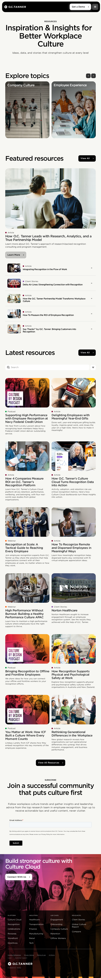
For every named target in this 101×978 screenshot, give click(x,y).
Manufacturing (36, 934)
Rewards (12, 934)
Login (10, 958)
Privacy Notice (29, 955)
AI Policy (52, 955)
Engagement (56, 920)
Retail (32, 938)
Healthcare (34, 920)
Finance (33, 929)
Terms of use (41, 955)
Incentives (12, 943)
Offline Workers (58, 938)
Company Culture (59, 929)
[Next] (93, 75)
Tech (31, 943)
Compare (76, 932)
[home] (37, 7)
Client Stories (78, 920)
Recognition (14, 924)
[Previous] (88, 75)
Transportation (36, 924)
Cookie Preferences (14, 955)
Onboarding (56, 924)
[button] (95, 7)
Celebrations (14, 929)
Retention (55, 934)
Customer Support (21, 958)
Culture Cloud (14, 920)
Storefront (13, 938)
